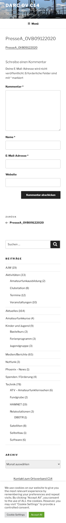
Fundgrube (17, 397)
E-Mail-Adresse (17, 155)
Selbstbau (16, 433)
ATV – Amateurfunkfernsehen (29, 390)
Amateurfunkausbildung (26, 281)
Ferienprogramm (21, 338)
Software (16, 439)
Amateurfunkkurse (18, 318)
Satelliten (16, 425)
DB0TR (19, 417)
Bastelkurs (17, 331)
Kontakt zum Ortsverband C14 (33, 478)
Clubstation (17, 288)
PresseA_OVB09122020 (21, 47)
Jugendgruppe (19, 346)
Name (10, 137)
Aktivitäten (13, 275)
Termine (15, 295)
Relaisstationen (20, 411)
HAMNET (16, 404)
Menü (35, 23)
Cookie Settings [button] (16, 514)
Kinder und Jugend (18, 326)
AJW (9, 267)
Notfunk (11, 362)
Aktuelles (12, 311)
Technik (11, 384)
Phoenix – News (16, 369)
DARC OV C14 (23, 5)
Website (11, 174)
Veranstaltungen (21, 302)
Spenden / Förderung (19, 377)
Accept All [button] (36, 514)
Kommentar (14, 86)
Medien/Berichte (16, 354)
